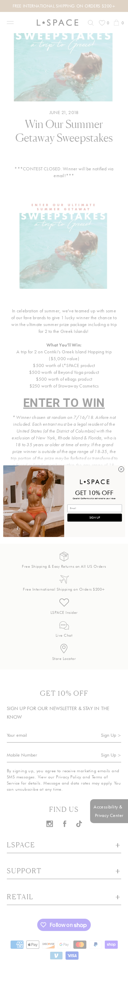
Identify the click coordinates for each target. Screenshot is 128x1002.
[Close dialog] (121, 469)
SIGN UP (94, 517)
